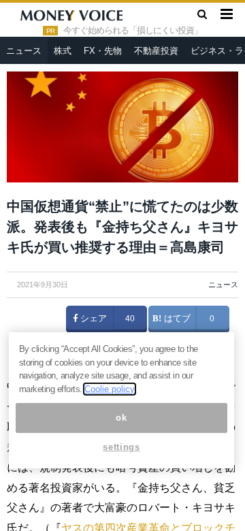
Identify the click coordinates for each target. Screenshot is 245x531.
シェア (92, 318)
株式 (62, 51)
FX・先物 (103, 51)
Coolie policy (109, 389)
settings (121, 447)
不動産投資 (156, 51)
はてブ (176, 318)
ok (121, 418)
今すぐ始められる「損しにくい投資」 (132, 30)
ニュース (24, 51)
